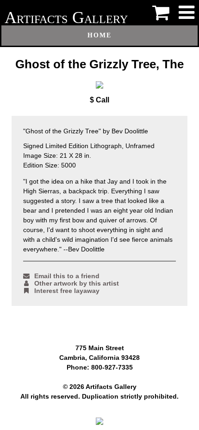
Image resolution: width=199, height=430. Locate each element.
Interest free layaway (67, 290)
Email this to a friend (67, 276)
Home (99, 35)
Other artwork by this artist (76, 283)
